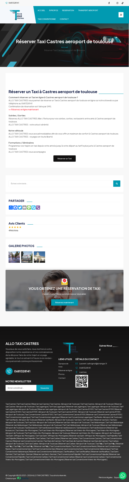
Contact (62, 378)
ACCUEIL (41, 10)
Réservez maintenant (64, 302)
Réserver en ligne (65, 370)
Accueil (64, 47)
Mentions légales (105, 477)
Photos (61, 374)
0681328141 (85, 367)
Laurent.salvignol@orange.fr (93, 363)
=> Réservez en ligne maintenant (24, 109)
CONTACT (64, 19)
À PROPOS (53, 10)
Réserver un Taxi (64, 158)
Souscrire (44, 388)
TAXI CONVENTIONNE (47, 19)
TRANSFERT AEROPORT (88, 10)
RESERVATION (68, 10)
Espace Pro (118, 477)
